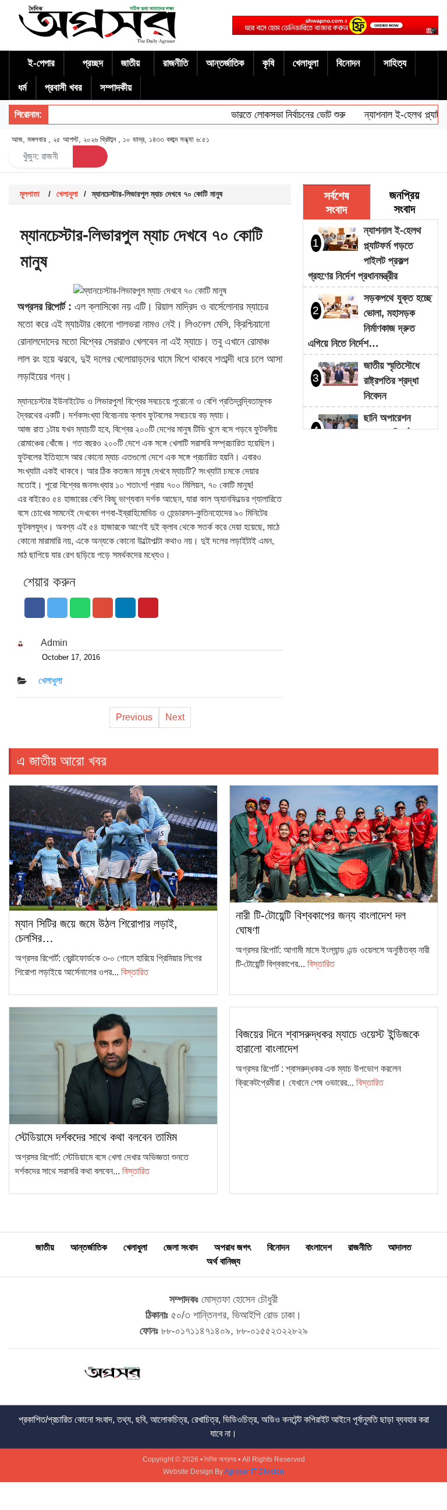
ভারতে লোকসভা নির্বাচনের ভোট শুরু (276, 114)
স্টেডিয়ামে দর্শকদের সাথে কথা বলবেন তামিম (96, 1137)
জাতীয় (130, 63)
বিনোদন (348, 63)
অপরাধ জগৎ (232, 1247)
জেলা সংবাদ (181, 1247)
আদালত (399, 1247)
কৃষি (268, 63)
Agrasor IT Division (254, 1472)
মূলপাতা (30, 193)
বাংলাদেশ (319, 1247)
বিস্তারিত (134, 972)
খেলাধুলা (305, 63)
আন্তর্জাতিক (225, 63)
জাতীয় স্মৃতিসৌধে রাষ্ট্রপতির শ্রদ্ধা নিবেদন (392, 381)
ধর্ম (22, 87)
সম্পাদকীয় (116, 87)
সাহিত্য (395, 63)
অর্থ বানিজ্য (223, 1261)
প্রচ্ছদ (93, 63)
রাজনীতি (175, 63)
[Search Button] (90, 156)
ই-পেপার (41, 63)
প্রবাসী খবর (63, 87)
